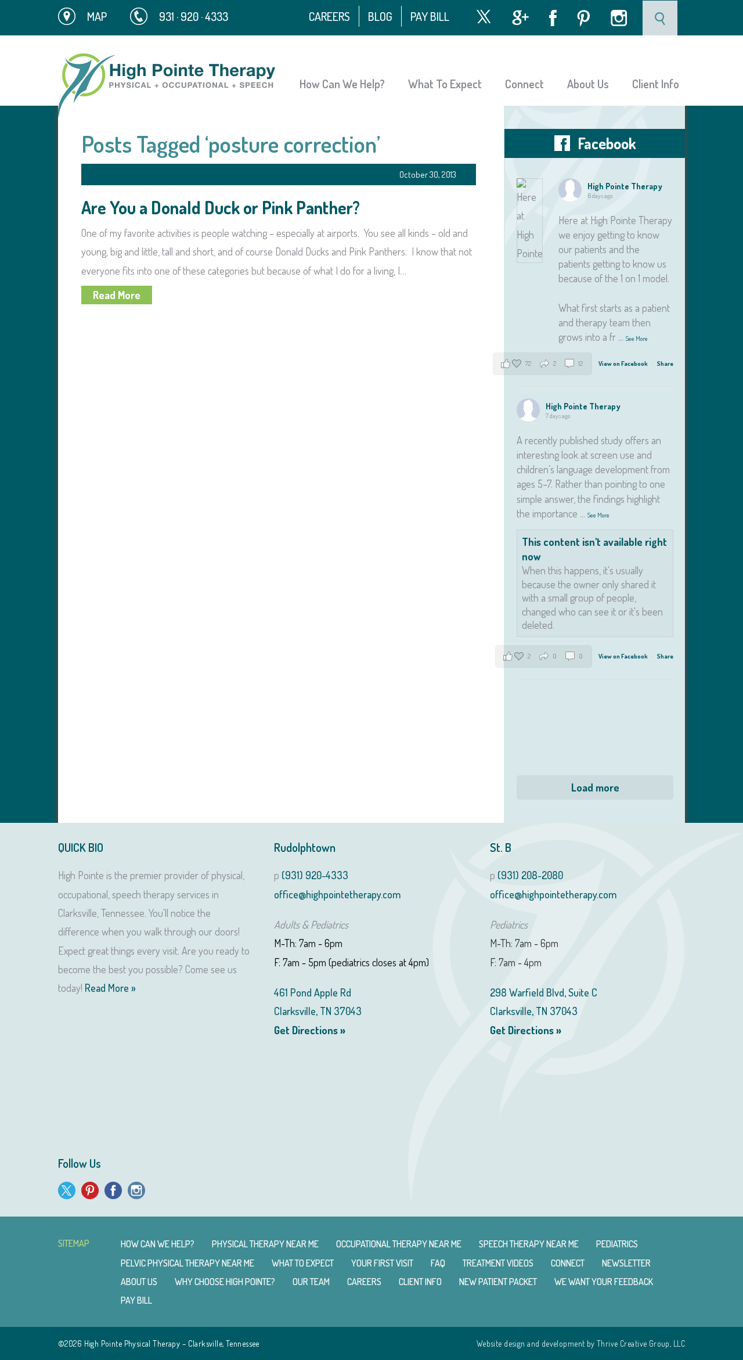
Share (665, 363)
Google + (520, 18)
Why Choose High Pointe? (225, 1281)
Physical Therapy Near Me (265, 1244)
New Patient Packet (498, 1281)
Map (97, 16)
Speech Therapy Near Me (529, 1244)
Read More (116, 295)
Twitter (483, 16)
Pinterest (583, 18)
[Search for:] (661, 16)
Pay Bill (429, 16)
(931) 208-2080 (530, 875)
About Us (588, 83)
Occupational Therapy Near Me (398, 1244)
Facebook (553, 18)
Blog (380, 16)
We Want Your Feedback (603, 1281)
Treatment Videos (498, 1263)
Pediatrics (617, 1244)
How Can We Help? (342, 83)
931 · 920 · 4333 (193, 16)
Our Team (311, 1281)
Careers (329, 16)
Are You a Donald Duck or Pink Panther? (220, 207)
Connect (524, 83)
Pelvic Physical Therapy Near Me (187, 1263)
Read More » (110, 987)
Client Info (655, 83)
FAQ (438, 1263)
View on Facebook (623, 363)
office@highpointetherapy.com (337, 894)
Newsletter (626, 1263)
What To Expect (445, 83)
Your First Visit (382, 1263)
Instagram (619, 18)
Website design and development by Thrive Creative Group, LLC (581, 1343)
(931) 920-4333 (315, 875)
